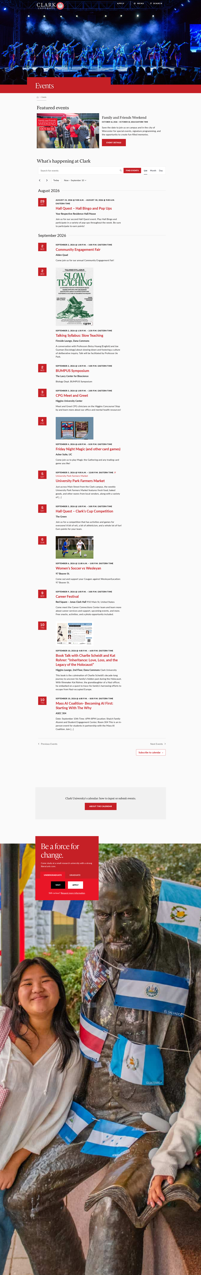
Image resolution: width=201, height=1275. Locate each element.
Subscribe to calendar (150, 752)
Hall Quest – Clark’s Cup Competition (84, 511)
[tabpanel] (67, 888)
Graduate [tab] (75, 875)
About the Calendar (100, 806)
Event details (113, 142)
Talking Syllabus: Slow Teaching (79, 335)
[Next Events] (46, 180)
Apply (121, 3)
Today (56, 180)
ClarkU (38, 97)
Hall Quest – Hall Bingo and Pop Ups (84, 208)
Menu (140, 3)
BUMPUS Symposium (72, 370)
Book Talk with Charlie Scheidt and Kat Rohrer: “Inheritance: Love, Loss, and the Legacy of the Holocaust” (87, 660)
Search (157, 3)
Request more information (73, 893)
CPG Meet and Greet (72, 395)
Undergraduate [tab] (53, 875)
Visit (58, 885)
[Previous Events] (39, 180)
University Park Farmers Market (80, 480)
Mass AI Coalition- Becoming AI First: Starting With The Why (84, 705)
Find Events (132, 170)
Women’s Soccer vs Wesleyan (78, 568)
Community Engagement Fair (79, 249)
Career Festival (67, 596)
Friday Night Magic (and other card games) (88, 448)
